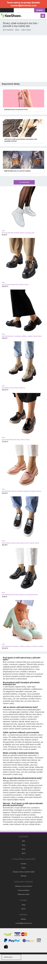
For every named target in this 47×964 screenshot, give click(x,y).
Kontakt (23, 864)
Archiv (23, 909)
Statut (23, 868)
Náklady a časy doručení (23, 886)
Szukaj (39, 10)
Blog (23, 905)
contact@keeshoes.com (24, 5)
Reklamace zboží (23, 894)
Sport (23, 853)
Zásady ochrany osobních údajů (23, 872)
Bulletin (23, 919)
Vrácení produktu (23, 890)
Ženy (23, 845)
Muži (23, 849)
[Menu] (42, 16)
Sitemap (23, 876)
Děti (23, 841)
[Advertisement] (23, 58)
